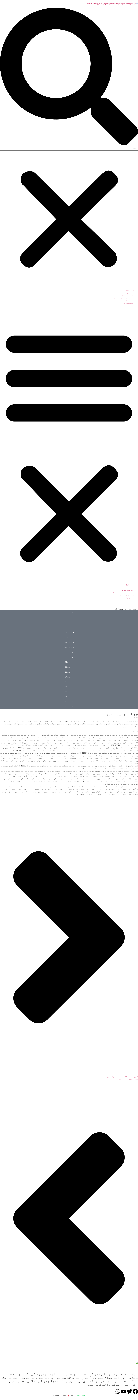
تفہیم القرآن (127, 306)
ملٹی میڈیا (129, 303)
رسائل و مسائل (127, 295)
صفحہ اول (130, 290)
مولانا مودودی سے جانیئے (123, 298)
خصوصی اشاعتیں (127, 300)
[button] (69, 77)
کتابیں (130, 293)
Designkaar (80, 1396)
